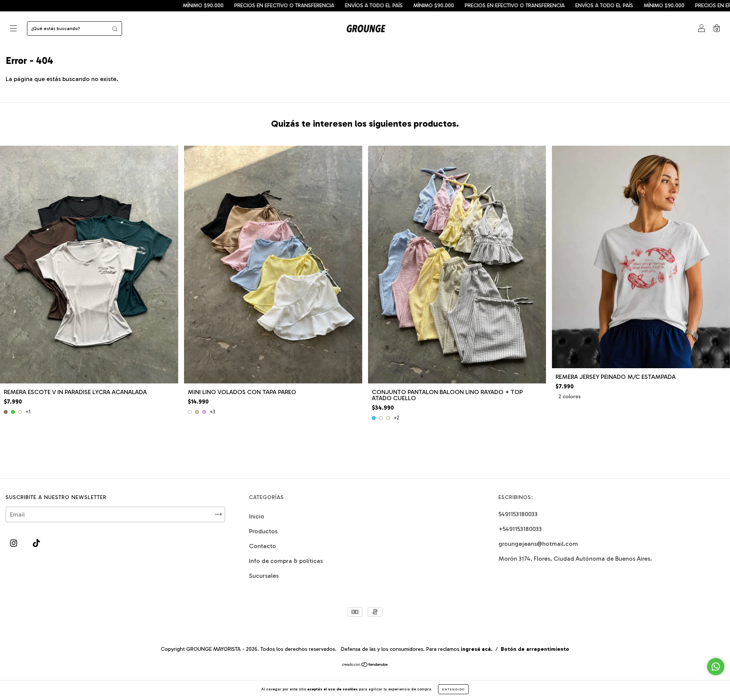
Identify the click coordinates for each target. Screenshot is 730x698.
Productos (263, 531)
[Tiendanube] (365, 665)
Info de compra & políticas (286, 560)
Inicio (256, 516)
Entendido (453, 689)
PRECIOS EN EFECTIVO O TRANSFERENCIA (207, 5)
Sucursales (264, 575)
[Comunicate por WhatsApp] (715, 666)
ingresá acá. (476, 649)
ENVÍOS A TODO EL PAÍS (296, 5)
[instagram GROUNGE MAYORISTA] (14, 543)
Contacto (262, 546)
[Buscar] (114, 28)
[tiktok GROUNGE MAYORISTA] (36, 543)
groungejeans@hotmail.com (538, 543)
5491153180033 (518, 514)
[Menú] (13, 29)
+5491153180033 (520, 529)
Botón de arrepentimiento (535, 649)
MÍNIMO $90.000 (126, 5)
